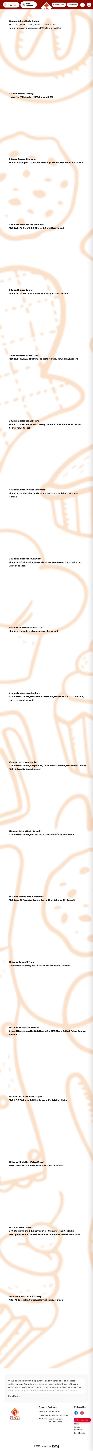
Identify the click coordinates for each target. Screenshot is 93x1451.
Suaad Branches (59, 5)
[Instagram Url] (82, 1413)
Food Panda (73, 5)
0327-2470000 (53, 1412)
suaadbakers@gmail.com (56, 1415)
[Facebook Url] (76, 1413)
